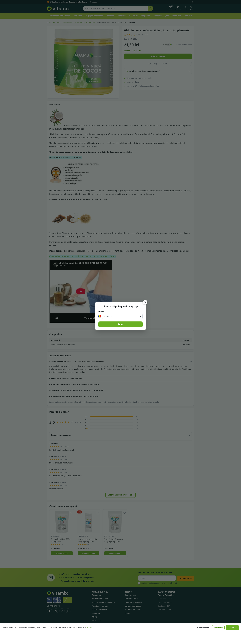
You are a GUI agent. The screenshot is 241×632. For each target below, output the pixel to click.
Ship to (101, 312)
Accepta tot (232, 628)
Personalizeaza (203, 628)
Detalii (89, 628)
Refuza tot (218, 628)
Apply (120, 324)
